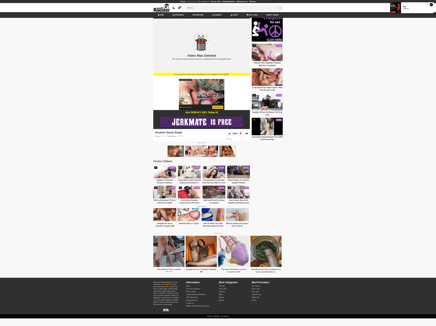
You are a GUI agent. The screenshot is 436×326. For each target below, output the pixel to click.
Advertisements (191, 300)
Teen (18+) (223, 289)
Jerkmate (252, 1)
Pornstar (222, 286)
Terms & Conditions (193, 289)
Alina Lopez (256, 289)
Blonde (221, 297)
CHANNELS (218, 15)
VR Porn (209, 316)
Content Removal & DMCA (195, 294)
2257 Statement (192, 297)
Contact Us (190, 303)
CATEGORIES (179, 15)
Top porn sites (216, 1)
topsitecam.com (242, 1)
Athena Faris (256, 294)
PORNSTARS (198, 15)
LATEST (235, 15)
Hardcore (222, 292)
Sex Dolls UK (225, 316)
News (188, 286)
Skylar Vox (255, 297)
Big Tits (221, 300)
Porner (183, 1)
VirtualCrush (191, 1)
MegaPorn (216, 316)
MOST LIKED (253, 15)
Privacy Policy (191, 292)
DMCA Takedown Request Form (197, 306)
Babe (221, 294)
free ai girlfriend (203, 1)
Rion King (255, 292)
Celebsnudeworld (228, 1)
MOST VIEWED (273, 15)
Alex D (254, 300)
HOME (162, 15)
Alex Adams (256, 286)
